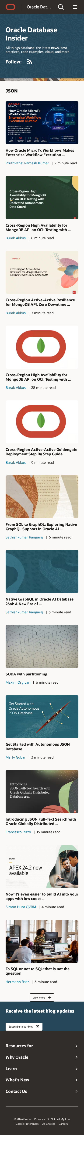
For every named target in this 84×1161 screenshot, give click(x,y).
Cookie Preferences (27, 1123)
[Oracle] (10, 7)
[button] (61, 7)
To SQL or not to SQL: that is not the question (38, 970)
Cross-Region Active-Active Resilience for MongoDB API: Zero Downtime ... (40, 302)
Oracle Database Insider (39, 7)
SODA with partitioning (26, 674)
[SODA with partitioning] (42, 646)
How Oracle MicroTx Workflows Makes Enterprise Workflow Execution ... (40, 152)
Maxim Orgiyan (18, 682)
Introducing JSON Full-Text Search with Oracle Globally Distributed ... (41, 821)
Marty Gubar (16, 757)
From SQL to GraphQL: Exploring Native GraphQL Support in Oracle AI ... (41, 526)
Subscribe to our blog (21, 1026)
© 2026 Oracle (22, 1119)
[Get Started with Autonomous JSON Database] (42, 716)
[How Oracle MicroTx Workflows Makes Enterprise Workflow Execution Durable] (42, 122)
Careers (63, 1123)
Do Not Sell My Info (58, 1119)
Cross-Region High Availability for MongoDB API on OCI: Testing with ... (38, 227)
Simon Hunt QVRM (21, 906)
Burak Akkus (16, 238)
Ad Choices (48, 1123)
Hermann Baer (17, 981)
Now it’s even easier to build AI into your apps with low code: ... (42, 896)
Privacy (38, 1119)
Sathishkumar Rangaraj (24, 537)
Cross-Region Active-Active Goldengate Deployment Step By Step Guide (41, 451)
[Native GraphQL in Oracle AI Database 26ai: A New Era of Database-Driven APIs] (42, 571)
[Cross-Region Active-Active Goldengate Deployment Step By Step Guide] (42, 421)
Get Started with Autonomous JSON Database (38, 746)
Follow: (14, 62)
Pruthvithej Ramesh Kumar (27, 163)
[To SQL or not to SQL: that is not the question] (42, 941)
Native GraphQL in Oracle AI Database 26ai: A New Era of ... (40, 601)
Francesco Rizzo (18, 831)
